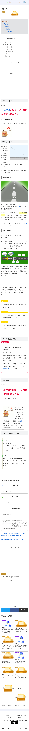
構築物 (7, 26)
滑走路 (10, 32)
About (7, 715)
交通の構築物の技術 (6, 576)
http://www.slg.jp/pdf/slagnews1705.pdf (12, 540)
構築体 (8, 29)
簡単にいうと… (8, 42)
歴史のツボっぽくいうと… (11, 56)
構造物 (6, 24)
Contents (8, 38)
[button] (26, 368)
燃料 (21, 421)
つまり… (7, 53)
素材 (18, 206)
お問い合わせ (21, 718)
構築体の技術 (16, 576)
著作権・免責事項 (21, 715)
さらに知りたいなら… (10, 51)
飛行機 (6, 110)
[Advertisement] (14, 67)
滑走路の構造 (10, 47)
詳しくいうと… (8, 44)
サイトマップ (7, 718)
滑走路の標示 (10, 49)
